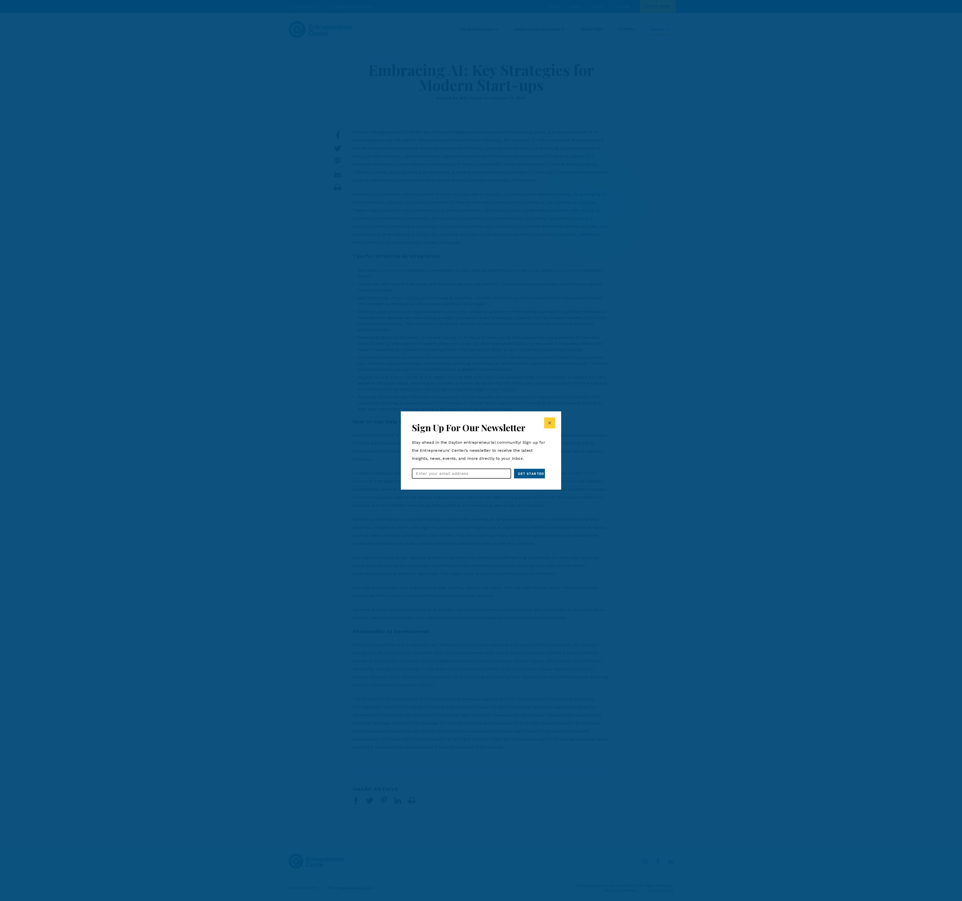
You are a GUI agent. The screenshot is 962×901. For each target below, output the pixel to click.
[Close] (549, 422)
